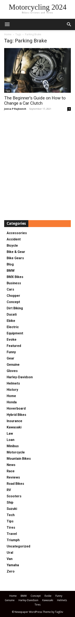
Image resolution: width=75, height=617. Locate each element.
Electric (13, 327)
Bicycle (12, 246)
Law (10, 433)
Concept (13, 302)
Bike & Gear (16, 252)
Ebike (11, 321)
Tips (7, 90)
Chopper (13, 296)
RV (9, 490)
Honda (12, 402)
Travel (12, 534)
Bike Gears (15, 258)
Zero (11, 571)
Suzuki (12, 509)
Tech (11, 515)
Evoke (11, 340)
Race (11, 471)
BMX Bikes (15, 277)
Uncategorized (18, 546)
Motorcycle (16, 452)
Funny (11, 352)
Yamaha (13, 565)
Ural (10, 553)
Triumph (13, 540)
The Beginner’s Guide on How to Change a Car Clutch (35, 100)
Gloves (12, 371)
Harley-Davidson (20, 377)
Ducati (12, 314)
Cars (10, 289)
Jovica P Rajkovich (15, 108)
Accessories (17, 233)
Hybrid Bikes (16, 415)
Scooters (14, 496)
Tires (11, 527)
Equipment (15, 333)
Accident (14, 239)
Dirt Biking (15, 308)
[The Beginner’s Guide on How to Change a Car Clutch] (37, 70)
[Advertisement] (37, 165)
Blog (10, 264)
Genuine (13, 365)
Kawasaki (14, 427)
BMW (11, 271)
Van (9, 559)
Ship (10, 502)
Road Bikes (15, 484)
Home (7, 34)
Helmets (13, 383)
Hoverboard (16, 408)
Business (14, 283)
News (11, 465)
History (12, 390)
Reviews (13, 477)
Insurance (14, 421)
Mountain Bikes (19, 459)
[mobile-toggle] (7, 24)
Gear (10, 358)
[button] (69, 24)
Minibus (13, 446)
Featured (14, 346)
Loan (10, 440)
